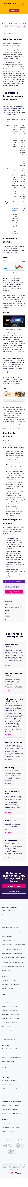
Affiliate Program (14, 1127)
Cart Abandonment (13, 910)
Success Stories (20, 1048)
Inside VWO (5, 1057)
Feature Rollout (17, 932)
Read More (14, 10)
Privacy (4, 1167)
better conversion (16, 477)
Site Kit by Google (17, 272)
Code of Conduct (22, 1166)
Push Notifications (6, 949)
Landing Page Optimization (8, 940)
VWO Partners (5, 1127)
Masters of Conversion (15, 1057)
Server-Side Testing (17, 949)
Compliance (14, 1166)
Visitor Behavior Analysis (8, 957)
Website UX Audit (6, 1113)
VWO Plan (4, 988)
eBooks (4, 1053)
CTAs (12, 419)
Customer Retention (7, 932)
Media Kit (18, 1123)
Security (8, 1166)
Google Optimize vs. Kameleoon (10, 1022)
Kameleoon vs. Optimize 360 (9, 1035)
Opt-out (19, 1167)
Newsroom (11, 1131)
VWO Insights (13, 980)
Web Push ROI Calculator (8, 1093)
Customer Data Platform (8, 919)
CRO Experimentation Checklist (9, 1109)
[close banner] (27, 1)
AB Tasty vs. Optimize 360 (8, 1039)
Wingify (14, 1164)
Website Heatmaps (6, 962)
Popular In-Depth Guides (8, 1061)
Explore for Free (14, 886)
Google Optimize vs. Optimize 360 (10, 1018)
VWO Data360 (5, 984)
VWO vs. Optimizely (7, 998)
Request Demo (14, 592)
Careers (12, 1123)
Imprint (14, 1167)
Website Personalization (8, 966)
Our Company (5, 1123)
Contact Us (4, 1131)
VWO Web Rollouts (12, 988)
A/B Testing (5, 910)
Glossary (5, 33)
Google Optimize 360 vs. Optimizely (10, 1010)
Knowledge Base (6, 1071)
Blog (3, 1048)
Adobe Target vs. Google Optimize (10, 1014)
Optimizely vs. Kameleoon (8, 1026)
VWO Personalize (14, 984)
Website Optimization (18, 962)
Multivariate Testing (20, 944)
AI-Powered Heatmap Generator (10, 1105)
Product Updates (10, 1048)
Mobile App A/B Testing (7, 944)
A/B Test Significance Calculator (9, 1080)
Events (15, 1053)
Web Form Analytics (20, 957)
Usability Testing (17, 953)
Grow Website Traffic (7, 936)
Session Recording (6, 953)
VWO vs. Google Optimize (8, 1002)
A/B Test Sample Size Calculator (9, 1084)
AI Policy (9, 1167)
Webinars (9, 1053)
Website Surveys (6, 970)
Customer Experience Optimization (10, 927)
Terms (3, 1166)
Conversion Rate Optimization (9, 914)
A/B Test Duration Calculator (9, 1088)
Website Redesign (19, 966)
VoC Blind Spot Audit (17, 1113)
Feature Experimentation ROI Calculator (11, 1101)
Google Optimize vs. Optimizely (9, 1006)
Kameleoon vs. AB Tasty (8, 1031)
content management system (15, 77)
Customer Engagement (7, 923)
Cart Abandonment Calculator (9, 1097)
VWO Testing (5, 980)
